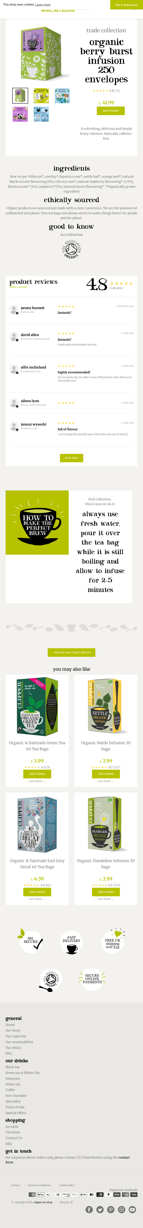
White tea (13, 1084)
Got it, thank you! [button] (126, 4)
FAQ (9, 1053)
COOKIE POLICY (66, 1185)
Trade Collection (106, 30)
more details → (37, 781)
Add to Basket (111, 110)
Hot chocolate (16, 1096)
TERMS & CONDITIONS (39, 1185)
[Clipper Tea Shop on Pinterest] (111, 1209)
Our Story (13, 1030)
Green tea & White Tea (22, 1073)
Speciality (13, 1101)
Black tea (12, 1067)
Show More (71, 457)
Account (12, 1127)
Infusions (13, 1079)
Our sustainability (19, 1042)
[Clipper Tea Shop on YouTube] (132, 1209)
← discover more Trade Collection (71, 652)
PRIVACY (15, 1185)
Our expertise (16, 1036)
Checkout (13, 1132)
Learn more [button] (42, 4)
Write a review (18, 287)
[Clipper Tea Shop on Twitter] (100, 1209)
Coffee (10, 1090)
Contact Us (14, 1138)
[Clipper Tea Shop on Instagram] (121, 1209)
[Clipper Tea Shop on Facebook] (89, 1209)
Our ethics (13, 1048)
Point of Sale (15, 1107)
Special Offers (16, 1113)
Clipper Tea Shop (43, 1202)
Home (10, 1025)
